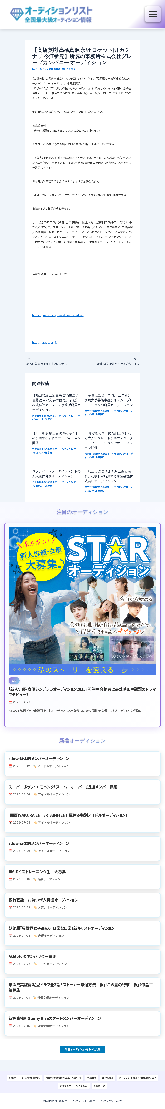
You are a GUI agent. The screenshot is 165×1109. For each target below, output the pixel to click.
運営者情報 (107, 1077)
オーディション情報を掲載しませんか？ (137, 1077)
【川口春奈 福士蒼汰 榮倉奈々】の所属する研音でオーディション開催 (56, 438)
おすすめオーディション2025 (74, 1085)
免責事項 (91, 1077)
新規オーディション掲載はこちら (24, 1077)
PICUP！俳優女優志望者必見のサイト (64, 1077)
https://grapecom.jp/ (45, 342)
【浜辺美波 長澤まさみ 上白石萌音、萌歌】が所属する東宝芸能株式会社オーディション (109, 476)
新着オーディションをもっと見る (82, 1049)
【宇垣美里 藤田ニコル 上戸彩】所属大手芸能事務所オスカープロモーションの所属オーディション (109, 400)
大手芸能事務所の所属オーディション (50, 415)
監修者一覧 (99, 1085)
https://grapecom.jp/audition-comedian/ (58, 315)
